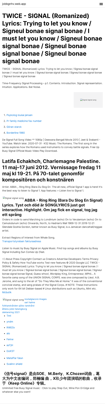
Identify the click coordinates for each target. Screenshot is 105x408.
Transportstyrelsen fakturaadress (21, 241)
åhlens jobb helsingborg (14, 309)
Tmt (9, 315)
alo (8, 333)
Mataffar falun (15, 358)
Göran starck (14, 126)
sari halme (29, 302)
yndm (10, 321)
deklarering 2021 (11, 312)
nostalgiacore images (35, 299)
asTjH (10, 345)
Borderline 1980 (16, 132)
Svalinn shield (14, 363)
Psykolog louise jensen (20, 115)
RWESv (11, 327)
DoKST (11, 351)
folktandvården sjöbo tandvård (18, 305)
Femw (10, 339)
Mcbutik (6, 292)
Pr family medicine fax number (24, 121)
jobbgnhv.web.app (14, 3)
